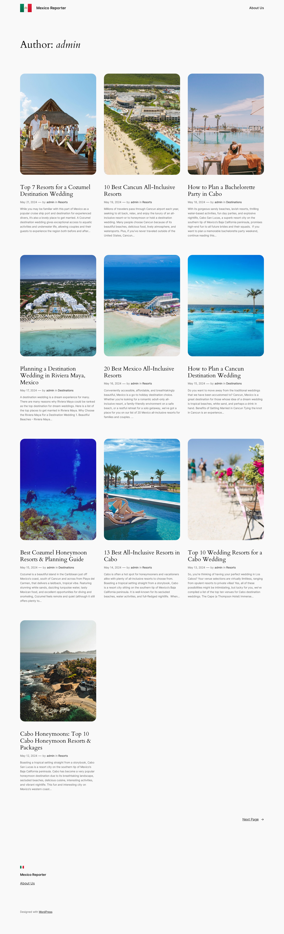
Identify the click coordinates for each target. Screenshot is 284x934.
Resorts (63, 202)
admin (50, 202)
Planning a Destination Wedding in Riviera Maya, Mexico (52, 376)
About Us (256, 8)
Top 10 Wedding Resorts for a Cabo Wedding (225, 556)
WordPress (45, 911)
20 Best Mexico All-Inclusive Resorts (139, 372)
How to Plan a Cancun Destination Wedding (216, 372)
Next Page (253, 819)
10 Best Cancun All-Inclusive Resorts (139, 191)
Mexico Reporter (51, 8)
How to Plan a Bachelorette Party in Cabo (221, 191)
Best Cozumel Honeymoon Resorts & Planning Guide (53, 556)
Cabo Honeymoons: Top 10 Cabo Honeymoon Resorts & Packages (55, 741)
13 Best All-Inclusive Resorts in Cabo (142, 556)
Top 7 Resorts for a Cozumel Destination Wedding (55, 191)
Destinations (234, 202)
